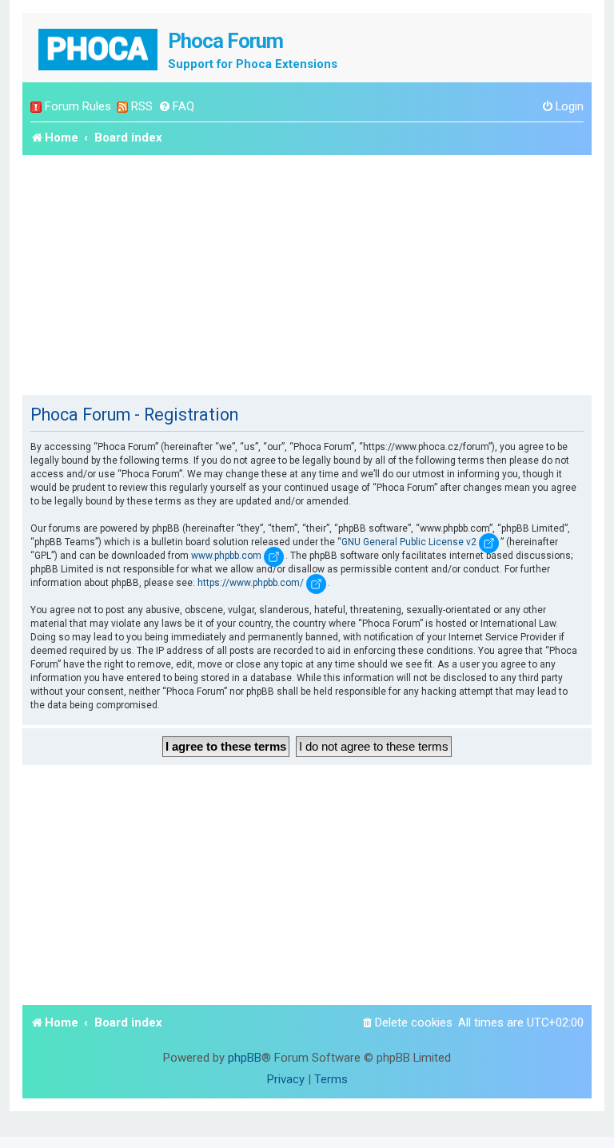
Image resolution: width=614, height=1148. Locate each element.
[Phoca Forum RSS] (122, 107)
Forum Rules (78, 106)
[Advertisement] (307, 275)
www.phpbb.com (226, 555)
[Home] (99, 47)
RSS (142, 106)
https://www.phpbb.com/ (250, 582)
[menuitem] (176, 107)
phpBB (244, 1057)
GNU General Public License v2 (408, 542)
